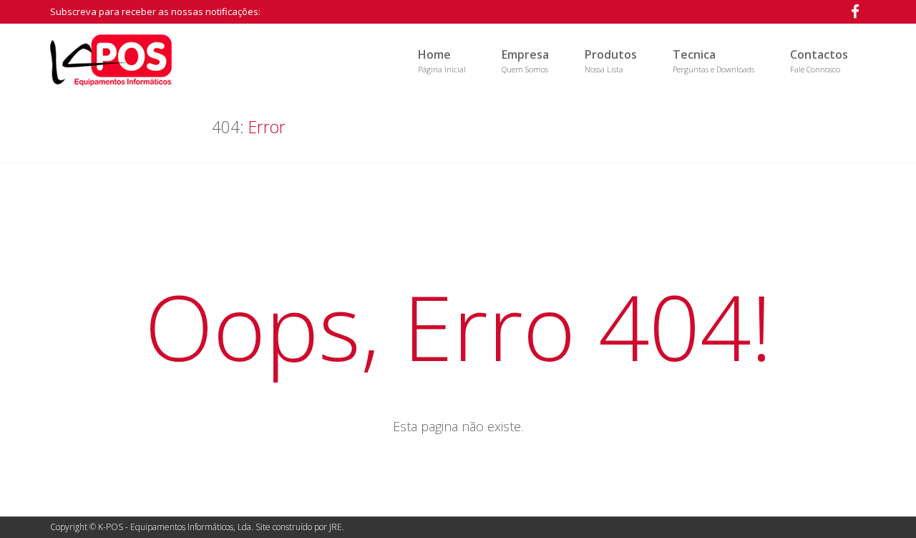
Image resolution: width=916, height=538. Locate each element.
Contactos (819, 61)
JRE (335, 527)
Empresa (525, 61)
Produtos (611, 61)
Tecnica (713, 61)
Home (442, 61)
